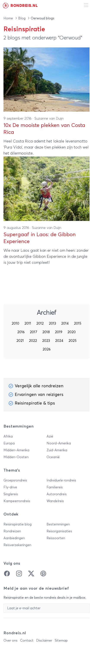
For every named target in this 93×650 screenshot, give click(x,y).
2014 (65, 323)
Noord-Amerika (58, 443)
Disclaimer (44, 640)
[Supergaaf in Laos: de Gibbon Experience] (46, 188)
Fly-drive (10, 487)
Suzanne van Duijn (49, 118)
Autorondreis (56, 494)
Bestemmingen (58, 524)
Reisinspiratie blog (17, 524)
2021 (20, 340)
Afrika (8, 436)
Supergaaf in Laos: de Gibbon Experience (39, 238)
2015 (77, 323)
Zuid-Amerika (56, 450)
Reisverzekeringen (17, 545)
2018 (46, 332)
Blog (22, 18)
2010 (15, 323)
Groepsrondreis (15, 480)
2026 (47, 349)
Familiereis (54, 487)
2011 (27, 323)
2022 (33, 340)
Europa (9, 443)
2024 (59, 340)
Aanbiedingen (14, 538)
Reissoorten (55, 538)
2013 (52, 323)
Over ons (10, 640)
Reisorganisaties (59, 531)
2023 (46, 340)
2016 (21, 332)
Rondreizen (12, 531)
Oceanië (53, 457)
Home (8, 18)
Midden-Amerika (16, 450)
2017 (33, 332)
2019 (58, 332)
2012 (40, 323)
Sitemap (61, 640)
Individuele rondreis (61, 480)
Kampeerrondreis (16, 501)
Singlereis (10, 494)
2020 (71, 332)
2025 (73, 340)
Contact (27, 640)
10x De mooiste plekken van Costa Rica (44, 129)
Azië (49, 436)
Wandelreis (55, 501)
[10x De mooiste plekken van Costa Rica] (46, 79)
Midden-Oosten (16, 457)
